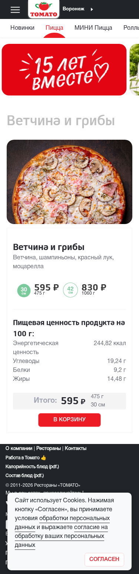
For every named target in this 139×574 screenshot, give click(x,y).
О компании (19, 449)
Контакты (75, 449)
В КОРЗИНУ (69, 419)
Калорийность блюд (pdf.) (32, 467)
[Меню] (15, 9)
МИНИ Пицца (93, 28)
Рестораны (48, 449)
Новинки (22, 28)
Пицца (54, 28)
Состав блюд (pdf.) (25, 476)
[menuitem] (23, 30)
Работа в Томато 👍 (26, 458)
